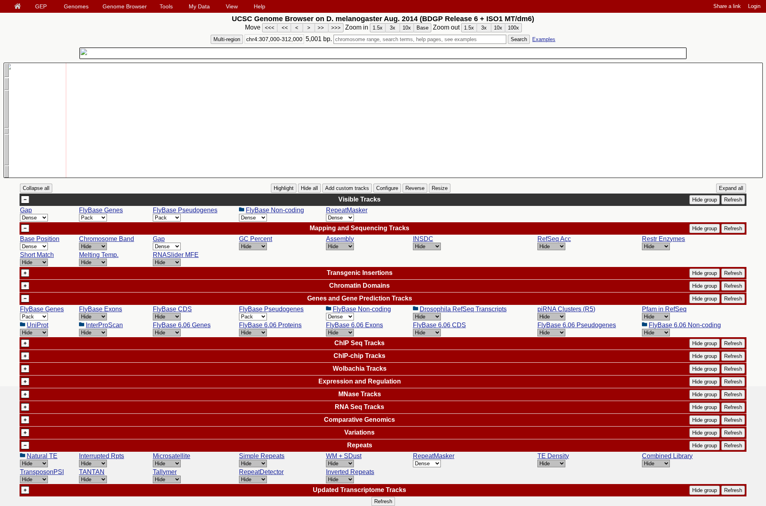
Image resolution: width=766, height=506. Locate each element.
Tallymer (165, 471)
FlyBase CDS (172, 309)
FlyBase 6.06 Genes (182, 325)
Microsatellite (171, 456)
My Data (199, 6)
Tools (166, 6)
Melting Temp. (98, 254)
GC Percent (255, 238)
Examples (543, 39)
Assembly (340, 238)
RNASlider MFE (176, 254)
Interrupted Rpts (101, 456)
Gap (26, 210)
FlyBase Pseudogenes (185, 210)
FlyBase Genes (101, 210)
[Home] (19, 6)
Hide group (704, 200)
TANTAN (92, 471)
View (232, 6)
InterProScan (104, 325)
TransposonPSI (42, 471)
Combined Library (667, 456)
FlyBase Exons (100, 309)
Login (754, 6)
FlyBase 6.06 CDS (439, 325)
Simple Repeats (261, 456)
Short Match (37, 254)
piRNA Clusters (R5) (566, 309)
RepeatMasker (346, 210)
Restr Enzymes (663, 238)
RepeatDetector (261, 471)
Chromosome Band (106, 238)
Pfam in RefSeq (664, 309)
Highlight (284, 188)
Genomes (76, 6)
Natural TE (42, 456)
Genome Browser (125, 6)
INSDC (423, 238)
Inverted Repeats (350, 471)
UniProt (37, 325)
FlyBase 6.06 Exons (354, 325)
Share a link (727, 6)
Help (259, 6)
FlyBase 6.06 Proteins (270, 325)
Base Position (39, 238)
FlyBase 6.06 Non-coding (685, 325)
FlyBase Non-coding (275, 210)
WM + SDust (343, 456)
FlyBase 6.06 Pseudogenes (576, 325)
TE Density (553, 456)
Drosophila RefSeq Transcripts (463, 309)
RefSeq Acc (554, 238)
